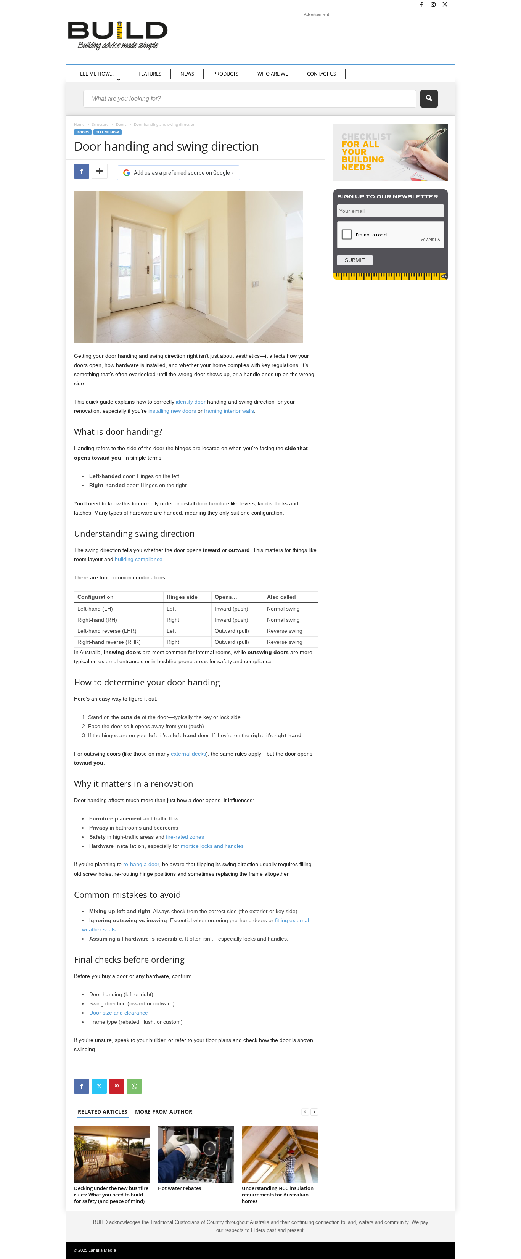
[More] (100, 171)
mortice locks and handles (212, 846)
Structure (100, 124)
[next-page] (314, 1112)
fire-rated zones (185, 837)
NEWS (187, 73)
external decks (188, 754)
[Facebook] (421, 5)
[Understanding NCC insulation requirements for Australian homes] (280, 1154)
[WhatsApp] (134, 1086)
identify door (191, 402)
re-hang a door (141, 864)
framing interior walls (229, 411)
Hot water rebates (179, 1188)
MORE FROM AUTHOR (163, 1111)
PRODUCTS (225, 73)
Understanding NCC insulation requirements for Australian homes (278, 1194)
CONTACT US (321, 73)
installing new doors (172, 411)
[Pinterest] (116, 1086)
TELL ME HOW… (95, 73)
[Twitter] (445, 5)
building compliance (138, 559)
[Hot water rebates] (196, 1154)
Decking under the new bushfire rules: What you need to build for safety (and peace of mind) (111, 1194)
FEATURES (149, 73)
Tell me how (107, 132)
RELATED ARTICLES (102, 1111)
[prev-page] (305, 1112)
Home (79, 124)
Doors (121, 124)
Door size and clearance (118, 1013)
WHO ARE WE (272, 73)
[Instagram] (433, 5)
